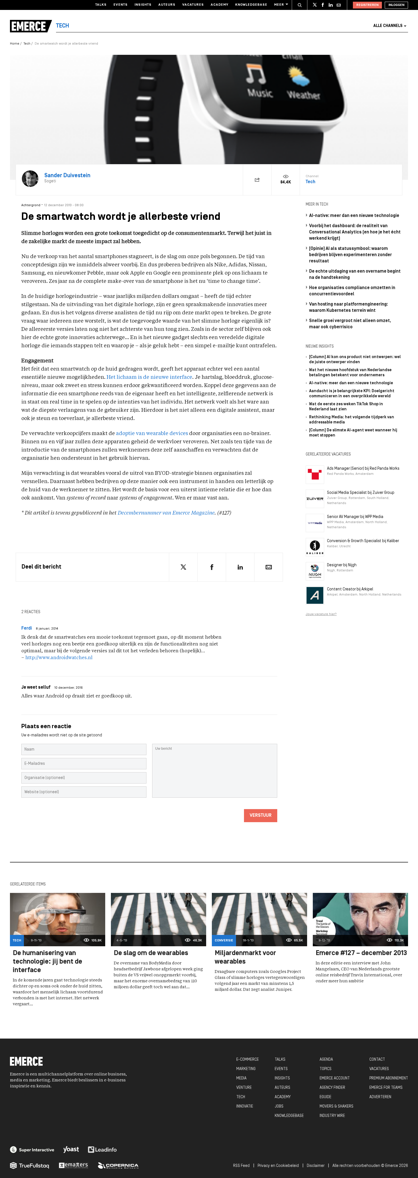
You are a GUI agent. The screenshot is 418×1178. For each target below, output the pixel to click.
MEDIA (241, 1078)
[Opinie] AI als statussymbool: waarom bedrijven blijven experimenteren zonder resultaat (350, 255)
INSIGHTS (282, 1078)
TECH (240, 1097)
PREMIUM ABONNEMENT (388, 1078)
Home (14, 43)
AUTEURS (282, 1088)
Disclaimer (315, 1166)
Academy (219, 5)
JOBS (279, 1106)
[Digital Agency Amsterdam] (32, 1149)
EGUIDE (325, 1097)
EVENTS (281, 1069)
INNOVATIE (244, 1106)
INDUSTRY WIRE (332, 1116)
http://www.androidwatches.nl (58, 658)
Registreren (367, 5)
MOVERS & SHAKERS (336, 1106)
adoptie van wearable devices (152, 433)
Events (120, 5)
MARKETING (246, 1069)
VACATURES (379, 1069)
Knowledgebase (251, 5)
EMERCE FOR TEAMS (386, 1088)
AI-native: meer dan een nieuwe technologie (354, 216)
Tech (27, 43)
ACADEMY (283, 1097)
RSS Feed (241, 1166)
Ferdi (26, 628)
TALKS (280, 1060)
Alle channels (387, 26)
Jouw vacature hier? (321, 614)
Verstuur (261, 815)
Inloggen (396, 5)
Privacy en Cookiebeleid (278, 1166)
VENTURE (244, 1088)
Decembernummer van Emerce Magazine (166, 513)
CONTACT (377, 1060)
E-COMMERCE (247, 1060)
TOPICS (326, 1069)
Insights (143, 5)
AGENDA (326, 1060)
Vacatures (193, 5)
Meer (279, 5)
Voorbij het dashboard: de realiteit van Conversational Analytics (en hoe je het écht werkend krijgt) (355, 232)
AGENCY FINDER (332, 1088)
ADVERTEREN (380, 1097)
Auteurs (166, 5)
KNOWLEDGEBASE (289, 1116)
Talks (101, 5)
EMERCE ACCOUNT (335, 1078)
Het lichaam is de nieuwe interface (149, 377)
